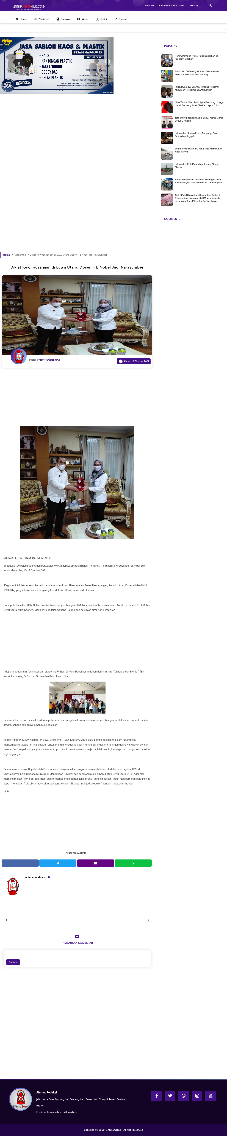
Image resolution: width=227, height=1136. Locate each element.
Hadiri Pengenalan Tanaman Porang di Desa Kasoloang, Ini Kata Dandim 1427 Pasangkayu (199, 181)
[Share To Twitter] (57, 863)
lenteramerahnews (36, 877)
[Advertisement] (77, 148)
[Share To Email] (95, 863)
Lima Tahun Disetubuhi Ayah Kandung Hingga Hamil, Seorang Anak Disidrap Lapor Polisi (199, 104)
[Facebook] (156, 1096)
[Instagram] (197, 1096)
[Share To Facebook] (20, 863)
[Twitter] (170, 1096)
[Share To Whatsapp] (133, 863)
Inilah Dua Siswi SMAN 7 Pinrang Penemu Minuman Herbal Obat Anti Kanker (197, 88)
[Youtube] (210, 1096)
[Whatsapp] (183, 1096)
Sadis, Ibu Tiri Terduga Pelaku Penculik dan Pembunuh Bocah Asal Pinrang (197, 73)
